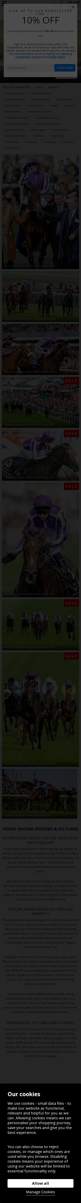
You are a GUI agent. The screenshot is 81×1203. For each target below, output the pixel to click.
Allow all (40, 1183)
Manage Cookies (40, 1191)
